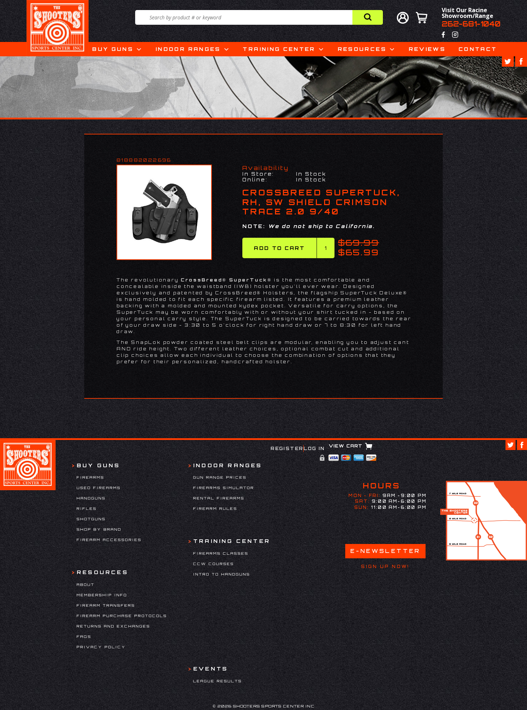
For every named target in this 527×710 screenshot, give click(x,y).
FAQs (84, 636)
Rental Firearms (218, 498)
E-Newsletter (385, 551)
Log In (314, 448)
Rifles (87, 508)
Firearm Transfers (106, 605)
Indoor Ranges (188, 49)
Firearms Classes (220, 553)
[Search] (367, 17)
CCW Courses (213, 564)
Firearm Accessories (109, 540)
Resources (362, 49)
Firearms (90, 477)
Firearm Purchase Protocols (122, 616)
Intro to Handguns (221, 574)
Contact (478, 49)
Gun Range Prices (220, 477)
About (86, 584)
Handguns (91, 498)
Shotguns (91, 519)
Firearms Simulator (223, 488)
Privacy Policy (101, 647)
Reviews (427, 49)
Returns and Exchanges (113, 626)
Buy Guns (112, 49)
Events (210, 669)
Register (287, 448)
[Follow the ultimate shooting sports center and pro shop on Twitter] (508, 61)
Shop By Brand (99, 529)
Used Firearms (99, 488)
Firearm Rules (215, 508)
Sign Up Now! (385, 566)
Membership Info (102, 595)
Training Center (279, 49)
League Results (217, 681)
